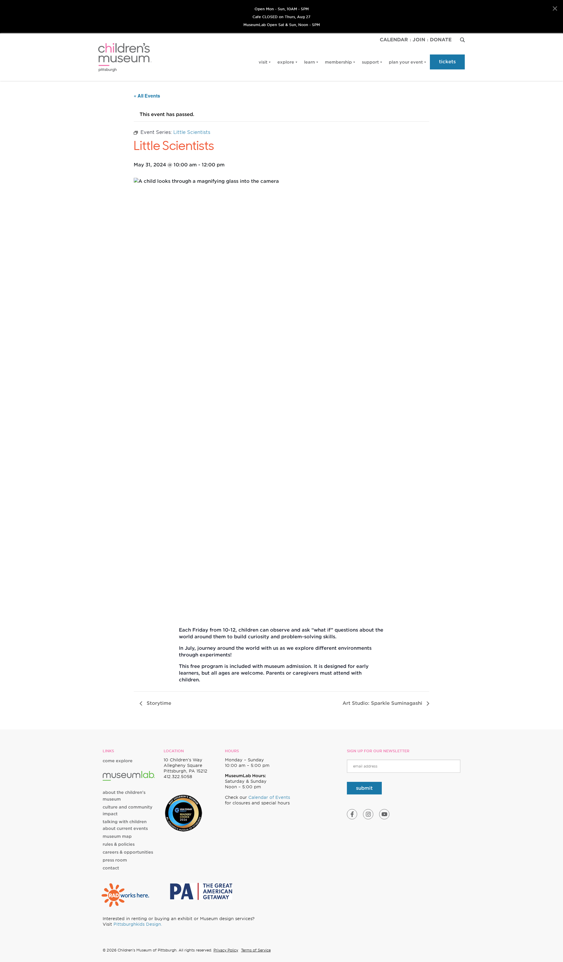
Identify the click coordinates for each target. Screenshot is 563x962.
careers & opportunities (128, 852)
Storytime (158, 703)
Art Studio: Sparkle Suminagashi (383, 703)
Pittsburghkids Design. (137, 924)
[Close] (555, 8)
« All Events (147, 95)
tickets (447, 61)
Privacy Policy (225, 950)
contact (111, 868)
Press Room (115, 860)
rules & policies (119, 844)
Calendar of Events (269, 797)
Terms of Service (256, 950)
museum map (117, 836)
